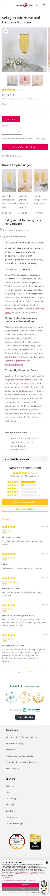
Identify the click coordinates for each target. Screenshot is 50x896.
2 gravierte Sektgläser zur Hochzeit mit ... (40, 201)
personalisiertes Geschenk (20, 379)
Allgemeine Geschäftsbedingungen (21, 737)
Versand (14, 99)
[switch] (43, 892)
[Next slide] (44, 190)
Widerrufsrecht (12, 768)
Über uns (10, 786)
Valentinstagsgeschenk (16, 360)
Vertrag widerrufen (25, 717)
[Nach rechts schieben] (47, 81)
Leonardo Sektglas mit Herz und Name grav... (9, 201)
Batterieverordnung (14, 743)
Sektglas (23, 391)
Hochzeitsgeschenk (14, 364)
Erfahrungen (11, 817)
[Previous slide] (6, 190)
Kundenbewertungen (15, 823)
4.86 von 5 (32, 473)
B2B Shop (10, 804)
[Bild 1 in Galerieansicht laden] (12, 80)
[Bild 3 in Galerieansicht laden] (37, 80)
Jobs (8, 792)
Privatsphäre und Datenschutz (19, 756)
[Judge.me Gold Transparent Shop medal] (25, 697)
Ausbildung (11, 798)
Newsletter (10, 811)
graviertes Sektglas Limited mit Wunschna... (23, 201)
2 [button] (23, 671)
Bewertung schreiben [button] (25, 502)
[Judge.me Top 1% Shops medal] (38, 697)
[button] (5, 5)
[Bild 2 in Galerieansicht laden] (24, 80)
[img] (8, 526)
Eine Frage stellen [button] (25, 508)
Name (5, 104)
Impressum (11, 749)
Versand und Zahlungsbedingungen (22, 762)
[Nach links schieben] (3, 81)
